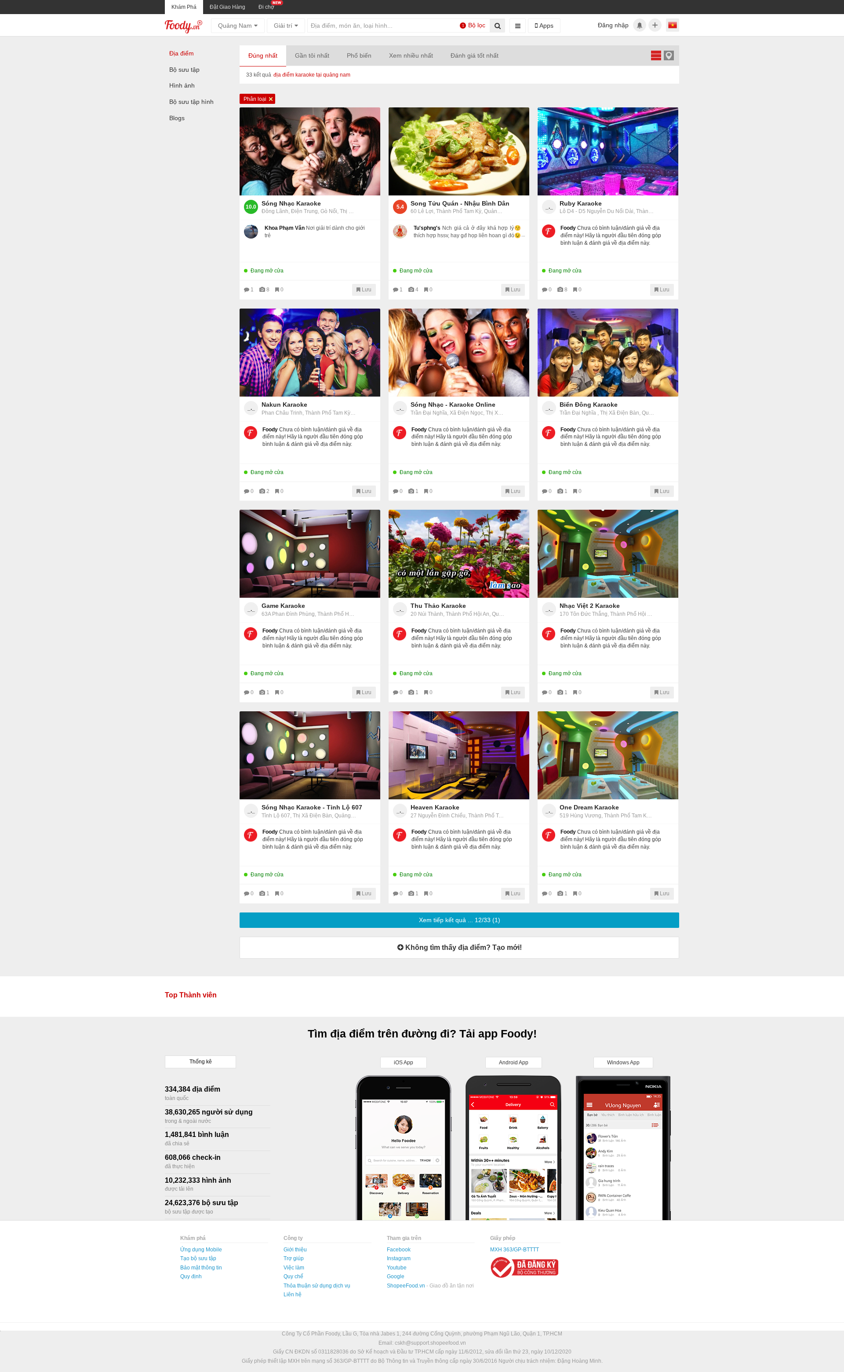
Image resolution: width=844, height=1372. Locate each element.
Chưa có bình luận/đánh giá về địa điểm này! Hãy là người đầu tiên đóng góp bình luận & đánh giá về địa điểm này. (610, 235)
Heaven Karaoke (435, 807)
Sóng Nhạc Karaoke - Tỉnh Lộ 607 (312, 807)
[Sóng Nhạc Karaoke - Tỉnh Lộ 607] (310, 755)
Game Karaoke (283, 605)
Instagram (399, 1258)
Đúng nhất (262, 55)
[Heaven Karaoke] (459, 755)
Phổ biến (359, 55)
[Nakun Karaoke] (310, 353)
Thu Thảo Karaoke (438, 605)
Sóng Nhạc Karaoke (291, 203)
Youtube (397, 1268)
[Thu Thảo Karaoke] (459, 554)
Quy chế (293, 1276)
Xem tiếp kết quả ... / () (459, 919)
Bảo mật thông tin (201, 1268)
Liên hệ (293, 1294)
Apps (545, 25)
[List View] (656, 55)
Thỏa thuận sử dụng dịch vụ (317, 1286)
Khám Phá (183, 7)
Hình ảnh (182, 85)
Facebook (399, 1250)
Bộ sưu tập (184, 69)
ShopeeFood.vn (406, 1286)
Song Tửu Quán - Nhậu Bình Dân (460, 203)
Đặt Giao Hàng (227, 7)
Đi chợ (266, 7)
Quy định (191, 1276)
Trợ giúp (294, 1258)
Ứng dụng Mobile (201, 1250)
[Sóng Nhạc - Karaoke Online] (459, 353)
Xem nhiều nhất (411, 55)
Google (395, 1276)
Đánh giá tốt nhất (474, 55)
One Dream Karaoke (589, 807)
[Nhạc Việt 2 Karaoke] (608, 554)
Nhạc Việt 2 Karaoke (590, 605)
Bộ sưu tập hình (191, 101)
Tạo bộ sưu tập (198, 1258)
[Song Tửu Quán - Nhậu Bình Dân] (459, 151)
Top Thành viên (191, 995)
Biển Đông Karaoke (589, 404)
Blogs (177, 117)
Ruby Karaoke (581, 203)
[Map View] (668, 55)
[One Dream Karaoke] (608, 755)
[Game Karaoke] (310, 554)
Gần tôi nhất (312, 55)
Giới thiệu (295, 1250)
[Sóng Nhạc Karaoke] (310, 151)
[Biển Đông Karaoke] (608, 353)
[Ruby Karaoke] (608, 151)
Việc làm (294, 1268)
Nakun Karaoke (284, 404)
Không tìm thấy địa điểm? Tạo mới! (463, 947)
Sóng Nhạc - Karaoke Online (453, 404)
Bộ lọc (474, 25)
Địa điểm (181, 53)
